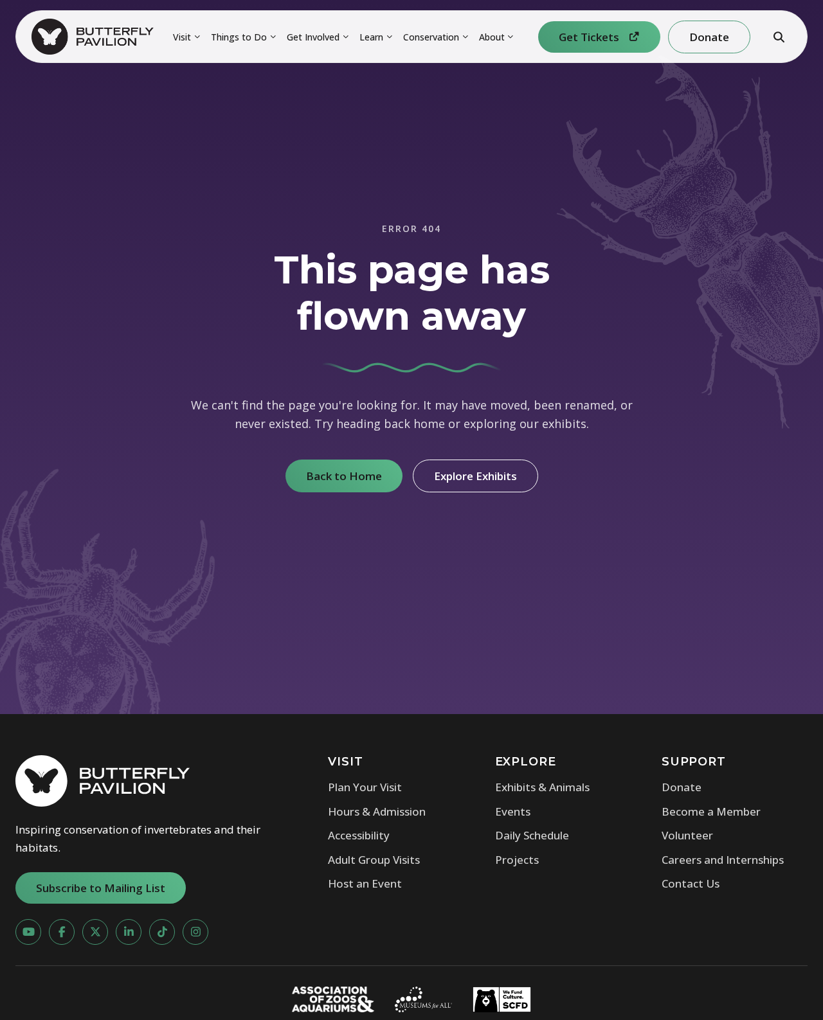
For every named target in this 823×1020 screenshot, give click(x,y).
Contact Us (690, 883)
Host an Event (365, 883)
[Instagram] (195, 932)
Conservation (431, 37)
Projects (517, 859)
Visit (182, 37)
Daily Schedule (532, 835)
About (492, 37)
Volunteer (687, 835)
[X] (95, 932)
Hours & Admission (377, 811)
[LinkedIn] (128, 932)
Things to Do (239, 37)
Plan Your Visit (365, 787)
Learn (371, 37)
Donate (681, 787)
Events (512, 811)
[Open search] (778, 36)
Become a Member (711, 811)
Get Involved (313, 37)
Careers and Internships (723, 859)
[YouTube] (28, 932)
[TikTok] (162, 932)
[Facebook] (62, 932)
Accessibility (359, 835)
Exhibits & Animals (542, 787)
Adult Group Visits (374, 859)
